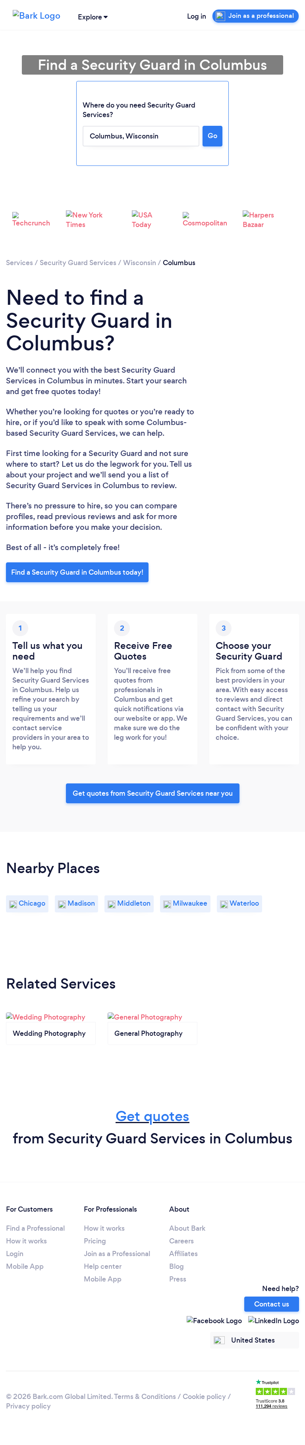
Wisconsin (139, 262)
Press (177, 1279)
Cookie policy (204, 1396)
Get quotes (152, 1116)
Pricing (95, 1241)
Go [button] (212, 135)
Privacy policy (28, 1406)
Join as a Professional (117, 1253)
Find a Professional (35, 1228)
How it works (26, 1241)
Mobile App (25, 1266)
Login (14, 1253)
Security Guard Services (78, 262)
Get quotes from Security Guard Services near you (153, 793)
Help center (103, 1266)
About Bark (187, 1228)
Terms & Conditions (145, 1396)
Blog (176, 1266)
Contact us (271, 1304)
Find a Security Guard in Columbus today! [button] (77, 572)
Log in (196, 16)
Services (19, 262)
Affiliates (183, 1253)
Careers (181, 1241)
